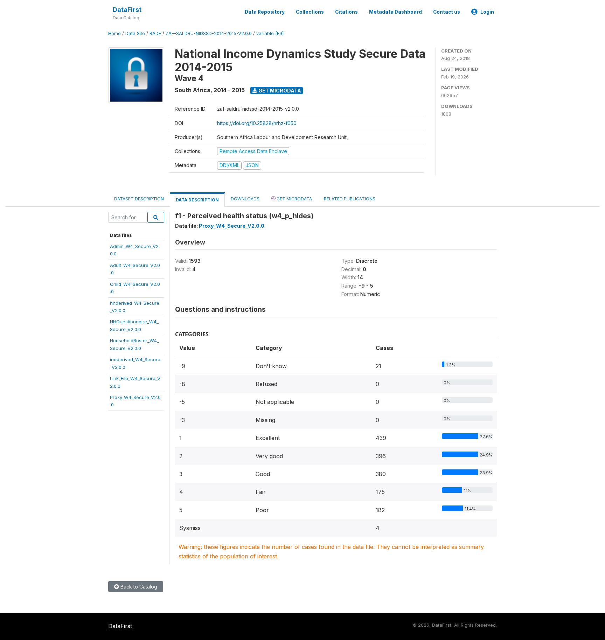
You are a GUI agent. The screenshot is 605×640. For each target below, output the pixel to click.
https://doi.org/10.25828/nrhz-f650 (257, 123)
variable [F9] (270, 33)
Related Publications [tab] (349, 198)
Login (487, 12)
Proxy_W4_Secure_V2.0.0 (231, 226)
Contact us (446, 12)
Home (114, 33)
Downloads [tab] (245, 198)
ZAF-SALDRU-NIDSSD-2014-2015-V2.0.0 (209, 33)
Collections (310, 12)
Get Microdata (279, 91)
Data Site (135, 33)
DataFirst (127, 9)
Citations (346, 12)
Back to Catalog (138, 587)
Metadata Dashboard (395, 12)
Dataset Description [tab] (139, 198)
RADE (155, 33)
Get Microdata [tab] (294, 198)
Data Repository (265, 12)
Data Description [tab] (197, 199)
